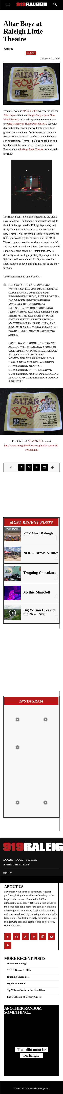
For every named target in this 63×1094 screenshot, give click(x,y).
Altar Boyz (9, 115)
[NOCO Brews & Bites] (12, 554)
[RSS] (7, 945)
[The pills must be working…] (31, 1033)
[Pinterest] (36, 467)
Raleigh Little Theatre (31, 149)
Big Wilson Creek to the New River (39, 612)
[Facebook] (21, 467)
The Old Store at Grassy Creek (24, 997)
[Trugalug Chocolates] (12, 573)
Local (31, 53)
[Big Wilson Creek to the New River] (12, 613)
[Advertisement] (31, 660)
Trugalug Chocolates (39, 572)
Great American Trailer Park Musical (26, 123)
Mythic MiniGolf (36, 592)
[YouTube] (51, 936)
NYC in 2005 (30, 111)
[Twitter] (25, 936)
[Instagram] (16, 936)
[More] (52, 467)
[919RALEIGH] (31, 4)
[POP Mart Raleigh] (12, 534)
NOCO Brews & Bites (40, 553)
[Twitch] (42, 936)
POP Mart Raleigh (38, 533)
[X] (29, 467)
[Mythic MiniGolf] (12, 593)
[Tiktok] (33, 936)
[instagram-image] (17, 719)
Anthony (8, 48)
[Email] (44, 467)
